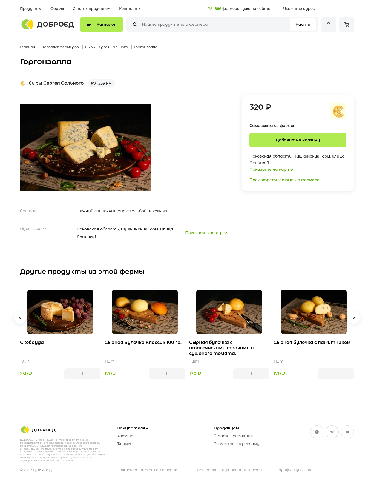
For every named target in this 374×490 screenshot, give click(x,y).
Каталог (126, 436)
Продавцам (226, 428)
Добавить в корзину (298, 140)
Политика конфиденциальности (229, 470)
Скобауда (32, 342)
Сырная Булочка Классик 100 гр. (143, 342)
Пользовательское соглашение (147, 470)
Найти (302, 24)
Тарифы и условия (294, 470)
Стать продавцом (91, 8)
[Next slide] (354, 318)
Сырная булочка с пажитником (312, 342)
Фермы (57, 8)
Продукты (31, 8)
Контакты (130, 8)
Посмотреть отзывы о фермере (284, 179)
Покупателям (133, 428)
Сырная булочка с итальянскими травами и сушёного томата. (221, 348)
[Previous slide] (20, 318)
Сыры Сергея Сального (56, 83)
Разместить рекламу (236, 443)
